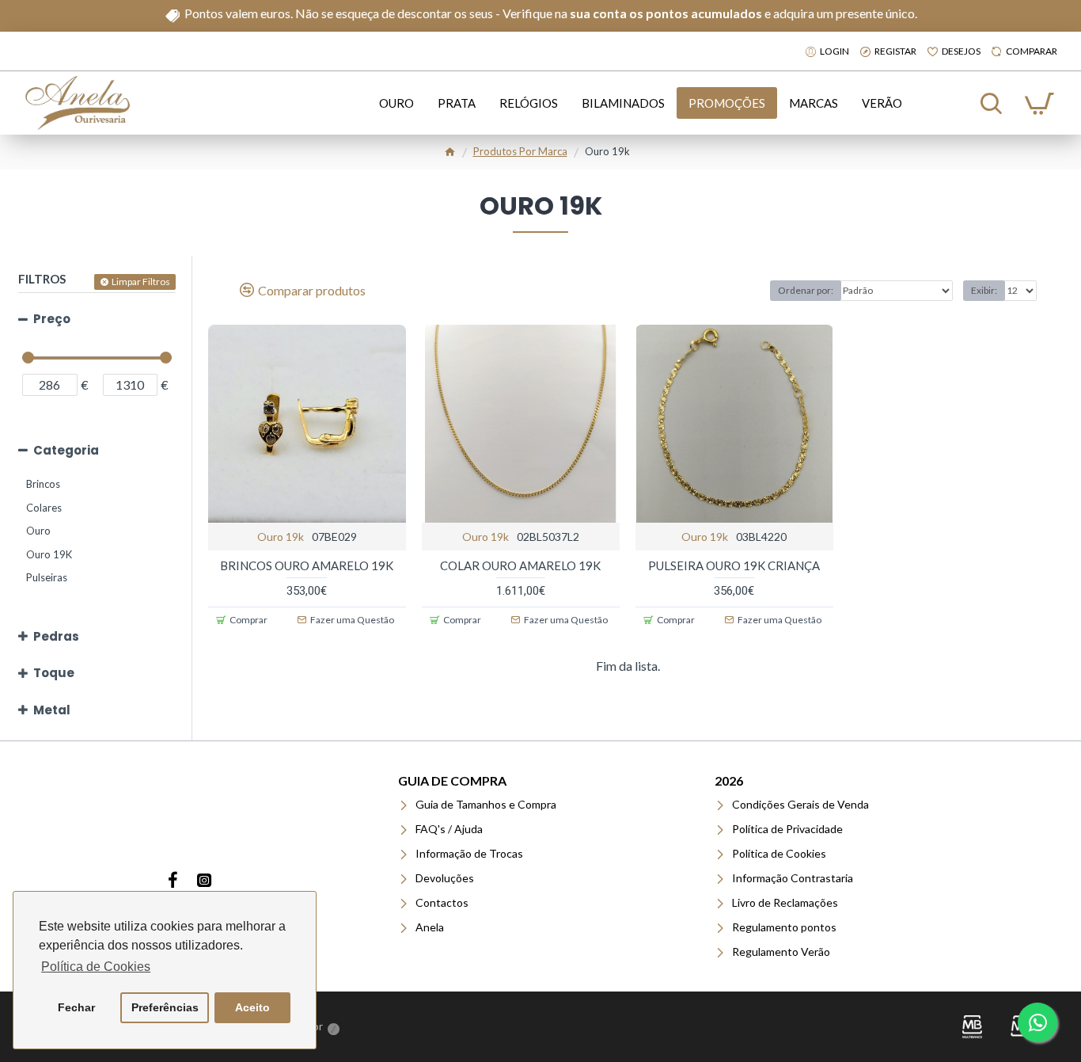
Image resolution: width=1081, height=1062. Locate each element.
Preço (51, 318)
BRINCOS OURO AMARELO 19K (306, 565)
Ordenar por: (805, 290)
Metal (51, 710)
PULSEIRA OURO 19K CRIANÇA (734, 565)
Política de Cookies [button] (95, 966)
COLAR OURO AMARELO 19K (520, 565)
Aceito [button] (252, 1007)
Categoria (66, 450)
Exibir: (984, 290)
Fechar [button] (76, 1007)
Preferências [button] (165, 1007)
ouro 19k (280, 536)
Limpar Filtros (141, 281)
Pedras (56, 636)
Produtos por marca (520, 151)
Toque (53, 672)
